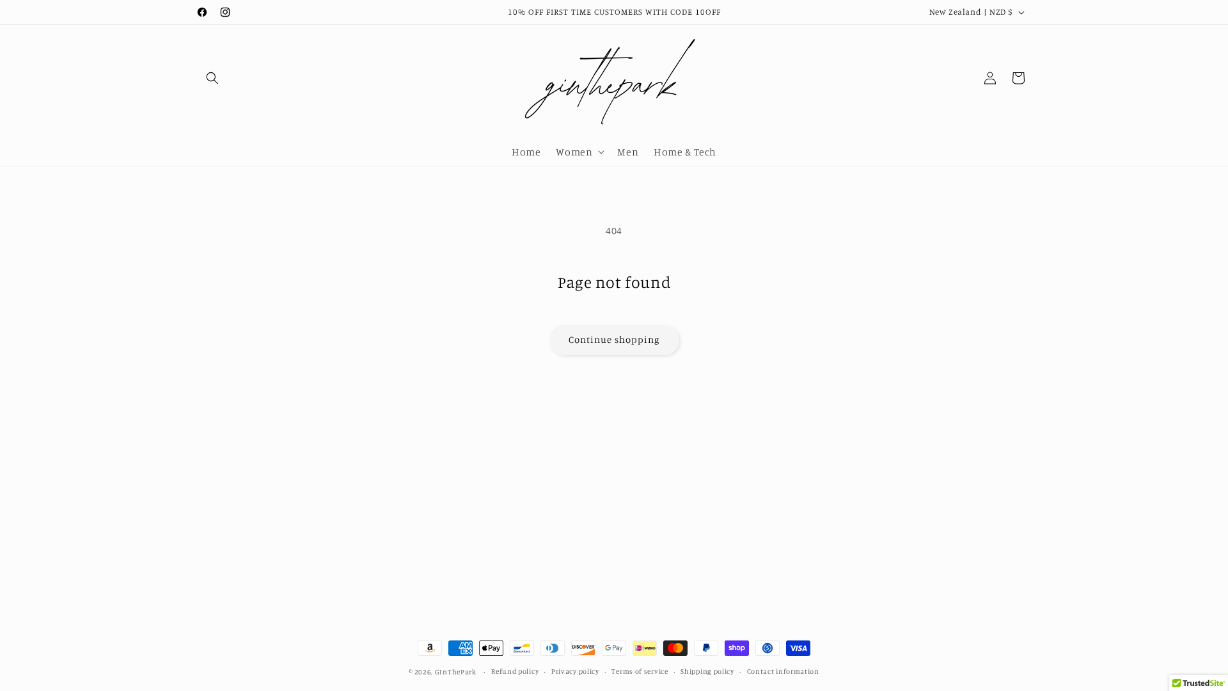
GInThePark (455, 671)
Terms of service (639, 671)
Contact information (783, 671)
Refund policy (515, 671)
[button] (212, 78)
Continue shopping (614, 339)
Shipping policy (707, 671)
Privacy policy (575, 671)
